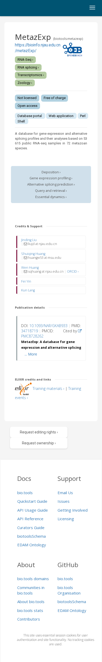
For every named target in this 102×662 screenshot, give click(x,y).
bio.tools (25, 492)
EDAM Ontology (31, 544)
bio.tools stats (30, 610)
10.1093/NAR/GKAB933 (48, 325)
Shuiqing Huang (33, 254)
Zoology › (25, 83)
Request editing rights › (39, 432)
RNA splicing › (28, 67)
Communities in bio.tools (30, 590)
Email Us (65, 492)
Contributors (28, 619)
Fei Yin (26, 281)
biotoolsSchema (31, 536)
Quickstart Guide (32, 501)
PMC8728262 (32, 336)
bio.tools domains (33, 578)
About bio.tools (30, 601)
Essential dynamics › (51, 197)
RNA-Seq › (25, 60)
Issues (64, 501)
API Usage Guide (32, 510)
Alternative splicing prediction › (51, 184)
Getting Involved (73, 510)
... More (31, 354)
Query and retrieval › (51, 190)
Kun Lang (28, 290)
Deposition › (51, 172)
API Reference (30, 518)
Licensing (66, 518)
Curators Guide (30, 527)
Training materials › (48, 388)
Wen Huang (30, 267)
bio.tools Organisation (69, 590)
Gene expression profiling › (51, 178)
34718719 (29, 330)
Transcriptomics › (31, 75)
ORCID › (72, 271)
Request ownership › (39, 443)
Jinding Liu (29, 240)
